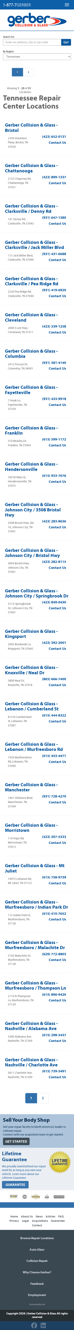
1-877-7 (17, 5)
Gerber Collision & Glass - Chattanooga (31, 168)
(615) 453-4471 (54, 756)
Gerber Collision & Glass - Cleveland (31, 317)
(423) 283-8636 (54, 521)
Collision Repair (37, 1261)
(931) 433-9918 (54, 399)
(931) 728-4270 (54, 796)
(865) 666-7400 (54, 679)
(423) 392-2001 (54, 643)
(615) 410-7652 (54, 914)
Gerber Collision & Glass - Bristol (31, 127)
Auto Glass (37, 1249)
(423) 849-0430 (54, 602)
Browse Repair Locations (37, 1238)
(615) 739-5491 (54, 1071)
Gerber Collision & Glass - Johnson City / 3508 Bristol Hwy (33, 510)
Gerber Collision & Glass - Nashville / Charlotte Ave (31, 1062)
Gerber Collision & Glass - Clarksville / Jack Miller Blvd (34, 245)
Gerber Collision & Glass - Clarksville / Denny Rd (31, 208)
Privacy (14, 1221)
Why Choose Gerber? (37, 1272)
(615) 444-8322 (54, 715)
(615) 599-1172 (54, 439)
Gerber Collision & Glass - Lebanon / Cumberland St (32, 706)
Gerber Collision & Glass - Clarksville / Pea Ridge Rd (31, 281)
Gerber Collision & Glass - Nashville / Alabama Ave (31, 1026)
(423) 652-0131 (54, 137)
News (39, 1216)
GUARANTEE (15, 1185)
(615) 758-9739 (54, 877)
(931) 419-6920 (54, 290)
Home (14, 1216)
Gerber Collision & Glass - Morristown (31, 827)
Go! (66, 42)
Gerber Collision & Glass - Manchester (31, 787)
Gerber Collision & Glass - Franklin (31, 430)
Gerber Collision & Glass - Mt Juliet (35, 868)
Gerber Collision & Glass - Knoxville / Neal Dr (31, 670)
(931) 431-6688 (54, 254)
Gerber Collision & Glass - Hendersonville (31, 466)
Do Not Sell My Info (37, 1305)
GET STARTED (16, 1141)
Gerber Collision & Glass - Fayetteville (31, 389)
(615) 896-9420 (54, 995)
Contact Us (57, 143)
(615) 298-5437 (54, 1035)
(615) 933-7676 (54, 476)
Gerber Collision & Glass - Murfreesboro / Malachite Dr (35, 945)
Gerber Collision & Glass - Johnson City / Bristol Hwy (32, 553)
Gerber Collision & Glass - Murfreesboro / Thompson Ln (35, 985)
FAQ (61, 1216)
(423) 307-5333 (54, 837)
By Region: (8, 51)
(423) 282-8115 (54, 562)
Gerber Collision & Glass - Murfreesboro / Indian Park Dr (36, 904)
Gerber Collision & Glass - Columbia (31, 353)
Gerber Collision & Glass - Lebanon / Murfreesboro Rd (34, 746)
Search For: (9, 37)
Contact (37, 1225)
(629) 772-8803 (54, 954)
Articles (50, 1216)
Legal (25, 1221)
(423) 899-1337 (54, 177)
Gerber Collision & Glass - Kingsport (31, 633)
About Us (27, 1216)
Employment (37, 1295)
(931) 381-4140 (54, 363)
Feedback (37, 1284)
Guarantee (58, 1221)
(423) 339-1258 (54, 326)
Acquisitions (40, 1221)
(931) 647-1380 (54, 218)
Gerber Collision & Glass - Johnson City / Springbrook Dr (36, 593)
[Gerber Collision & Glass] (37, 20)
